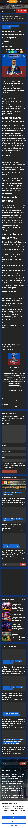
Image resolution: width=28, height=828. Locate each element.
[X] (6, 51)
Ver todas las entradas (14, 390)
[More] (21, 51)
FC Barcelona (15, 26)
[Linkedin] (9, 51)
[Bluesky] (15, 51)
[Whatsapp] (12, 51)
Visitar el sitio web (14, 386)
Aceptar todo (14, 817)
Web (3, 457)
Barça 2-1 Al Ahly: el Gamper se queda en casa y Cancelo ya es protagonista (12, 526)
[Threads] (18, 51)
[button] (2, 11)
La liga (12, 492)
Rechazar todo (14, 825)
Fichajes (13, 518)
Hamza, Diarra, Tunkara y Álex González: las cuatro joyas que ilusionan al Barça (6, 616)
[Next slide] (25, 599)
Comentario (6, 423)
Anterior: (11, 399)
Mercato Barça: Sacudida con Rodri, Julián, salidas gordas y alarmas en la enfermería (6, 606)
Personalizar (14, 821)
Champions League (7, 26)
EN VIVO (23, 11)
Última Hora (22, 607)
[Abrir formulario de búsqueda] (14, 10)
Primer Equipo (18, 492)
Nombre (5, 445)
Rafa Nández (6, 41)
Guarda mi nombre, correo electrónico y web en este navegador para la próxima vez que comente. (14, 465)
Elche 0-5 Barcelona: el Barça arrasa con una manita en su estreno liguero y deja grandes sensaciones (13, 500)
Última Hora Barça (7, 28)
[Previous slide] (23, 599)
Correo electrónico (7, 451)
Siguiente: (13, 405)
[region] (14, 814)
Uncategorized (15, 612)
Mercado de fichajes (13, 544)
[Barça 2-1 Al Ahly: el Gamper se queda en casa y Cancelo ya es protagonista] (14, 515)
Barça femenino (15, 602)
